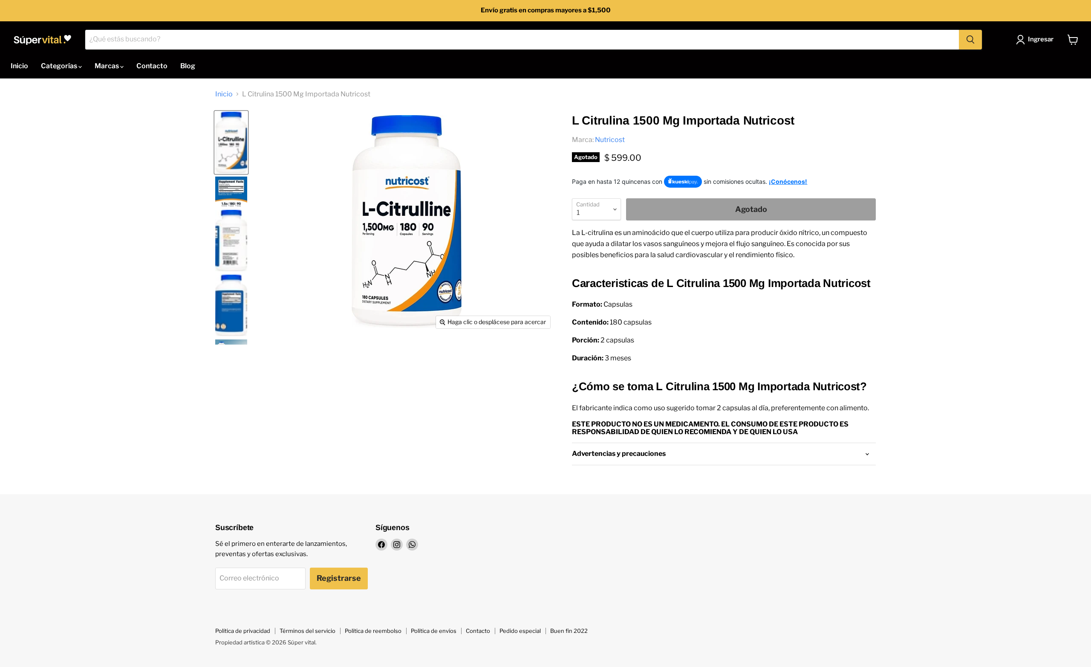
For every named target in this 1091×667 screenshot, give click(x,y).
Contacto (151, 66)
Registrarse (339, 578)
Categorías (59, 66)
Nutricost (610, 140)
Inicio (19, 66)
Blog (187, 66)
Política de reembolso (373, 630)
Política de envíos (433, 630)
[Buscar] (970, 39)
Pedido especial (520, 630)
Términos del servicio (307, 630)
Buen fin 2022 (569, 630)
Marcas (107, 66)
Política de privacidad (242, 630)
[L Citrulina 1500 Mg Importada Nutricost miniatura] (231, 142)
